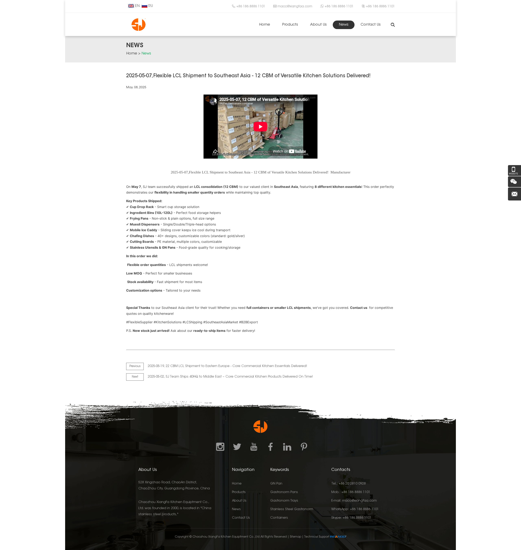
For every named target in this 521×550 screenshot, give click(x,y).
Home (264, 25)
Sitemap (295, 537)
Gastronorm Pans (284, 492)
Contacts (340, 470)
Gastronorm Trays (284, 500)
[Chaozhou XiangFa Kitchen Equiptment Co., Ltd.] (138, 24)
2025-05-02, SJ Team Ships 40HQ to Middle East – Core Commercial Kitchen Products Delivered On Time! (230, 376)
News (343, 25)
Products (290, 25)
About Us (318, 25)
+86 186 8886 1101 (339, 6)
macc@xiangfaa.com (295, 6)
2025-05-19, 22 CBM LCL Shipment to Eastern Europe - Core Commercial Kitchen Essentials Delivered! (227, 366)
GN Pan (276, 483)
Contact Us (371, 25)
